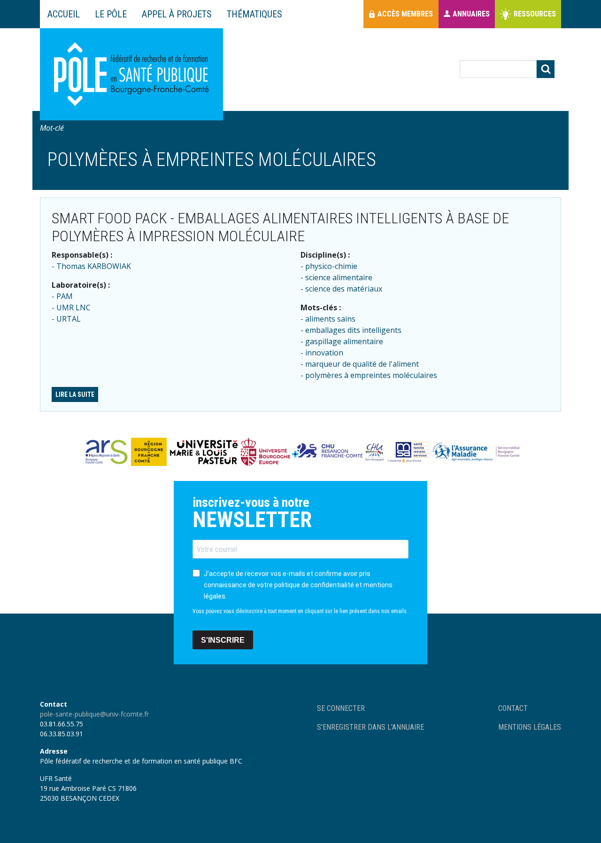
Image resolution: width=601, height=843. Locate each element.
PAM (64, 296)
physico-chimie (331, 266)
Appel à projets (177, 14)
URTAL (68, 319)
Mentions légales (529, 727)
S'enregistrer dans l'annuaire (370, 727)
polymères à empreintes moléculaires (371, 375)
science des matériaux (343, 289)
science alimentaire (338, 277)
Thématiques (254, 14)
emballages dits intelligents (353, 330)
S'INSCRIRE (223, 640)
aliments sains (330, 319)
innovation (324, 352)
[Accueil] (131, 74)
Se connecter (341, 708)
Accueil (63, 14)
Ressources (535, 13)
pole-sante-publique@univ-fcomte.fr (94, 713)
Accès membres (405, 13)
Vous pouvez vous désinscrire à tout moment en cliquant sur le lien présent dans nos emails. (300, 611)
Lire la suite (74, 394)
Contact (513, 708)
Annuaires (471, 13)
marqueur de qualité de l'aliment (362, 364)
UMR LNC (73, 307)
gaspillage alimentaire (344, 341)
